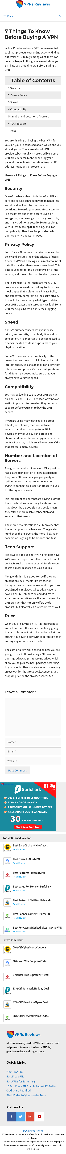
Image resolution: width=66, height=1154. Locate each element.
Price (12, 130)
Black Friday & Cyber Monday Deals (26, 1095)
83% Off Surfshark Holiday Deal (31, 988)
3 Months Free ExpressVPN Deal (31, 975)
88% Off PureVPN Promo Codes (31, 1016)
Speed (13, 102)
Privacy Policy (17, 95)
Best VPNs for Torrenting (20, 1081)
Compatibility (17, 109)
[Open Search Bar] (60, 16)
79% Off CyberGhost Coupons (29, 947)
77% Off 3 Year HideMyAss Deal (30, 1002)
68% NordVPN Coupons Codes (30, 961)
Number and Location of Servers (28, 116)
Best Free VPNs (15, 1076)
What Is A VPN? (14, 1071)
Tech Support (17, 123)
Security (14, 88)
